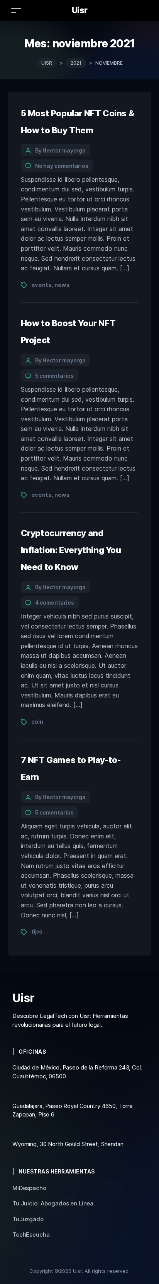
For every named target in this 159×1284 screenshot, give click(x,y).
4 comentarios (54, 602)
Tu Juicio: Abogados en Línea (52, 1203)
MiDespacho (29, 1188)
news (62, 284)
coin (37, 721)
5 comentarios (54, 375)
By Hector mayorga (60, 150)
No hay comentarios (62, 166)
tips (36, 931)
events (41, 284)
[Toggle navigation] (16, 10)
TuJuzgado (28, 1219)
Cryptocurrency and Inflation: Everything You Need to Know (71, 550)
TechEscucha (31, 1234)
